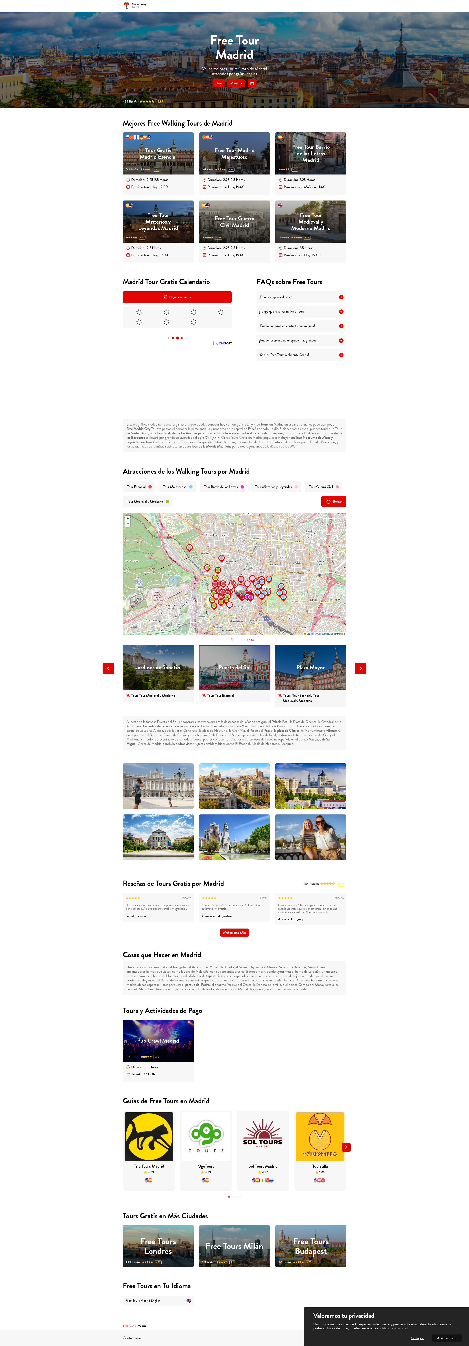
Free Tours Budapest (311, 1246)
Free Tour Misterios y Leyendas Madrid (158, 221)
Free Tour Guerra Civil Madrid (234, 221)
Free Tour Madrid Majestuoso (234, 153)
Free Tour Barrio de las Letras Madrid (311, 153)
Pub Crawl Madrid (158, 1040)
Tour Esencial (136, 486)
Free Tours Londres (158, 1246)
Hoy (218, 83)
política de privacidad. (393, 1328)
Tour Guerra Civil (321, 486)
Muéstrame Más (234, 932)
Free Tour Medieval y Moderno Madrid (311, 221)
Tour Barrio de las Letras (221, 486)
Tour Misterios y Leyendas (273, 486)
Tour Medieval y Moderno (145, 501)
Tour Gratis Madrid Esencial (158, 153)
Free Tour (128, 1326)
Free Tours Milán (234, 1246)
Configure (417, 1338)
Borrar (337, 501)
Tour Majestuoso (175, 486)
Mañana (236, 83)
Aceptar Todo (446, 1338)
